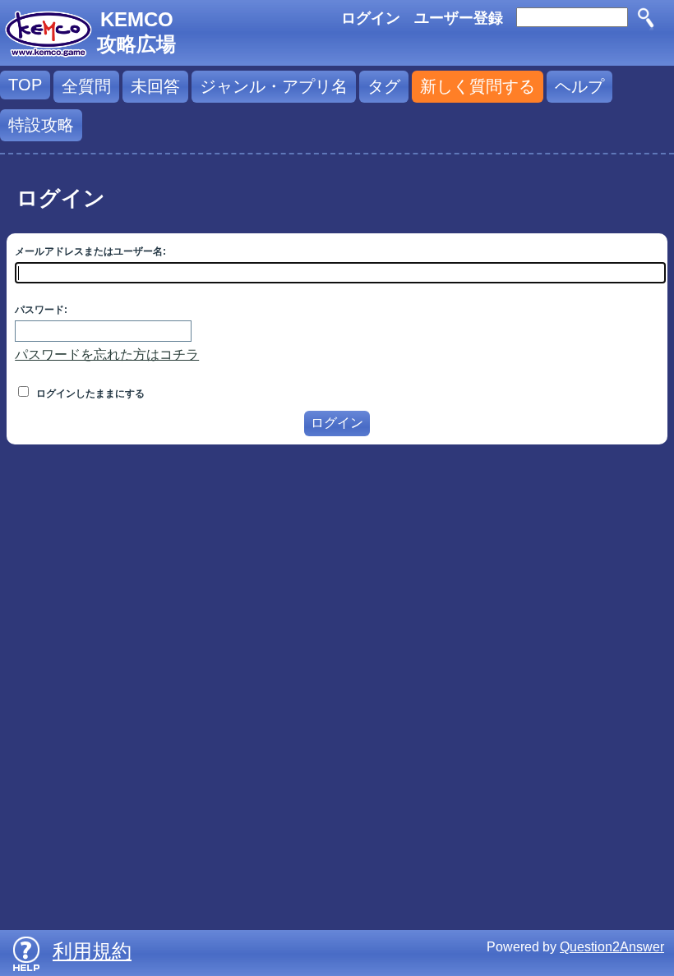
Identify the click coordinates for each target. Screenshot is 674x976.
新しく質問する (477, 86)
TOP (25, 85)
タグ (383, 86)
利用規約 (92, 951)
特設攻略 (41, 125)
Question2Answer (612, 947)
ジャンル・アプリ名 (274, 86)
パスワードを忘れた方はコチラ (107, 354)
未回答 (155, 86)
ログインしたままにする (89, 393)
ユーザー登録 (458, 18)
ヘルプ (579, 86)
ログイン (370, 18)
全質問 (86, 86)
